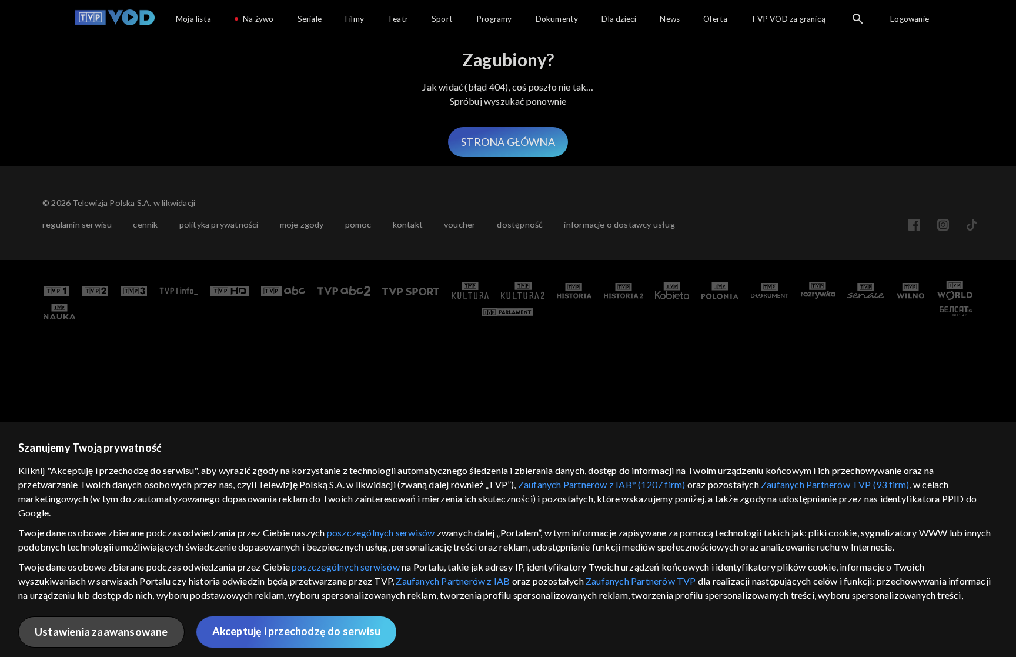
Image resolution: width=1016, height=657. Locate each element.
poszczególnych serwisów (381, 532)
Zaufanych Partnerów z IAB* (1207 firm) (602, 484)
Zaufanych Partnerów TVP (641, 580)
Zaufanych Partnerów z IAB (453, 580)
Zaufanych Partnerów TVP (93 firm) (835, 484)
